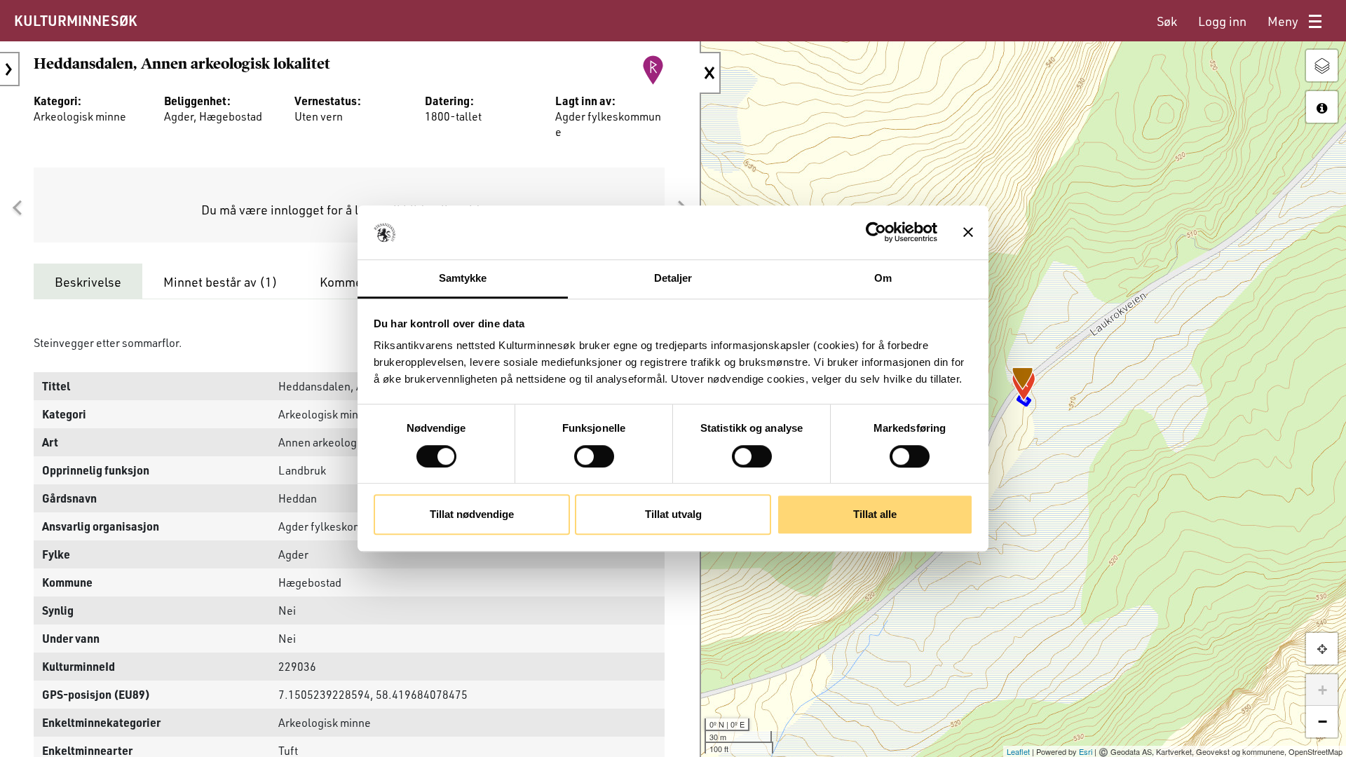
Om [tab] (883, 278)
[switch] (594, 456)
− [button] (1322, 721)
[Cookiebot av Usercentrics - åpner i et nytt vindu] (876, 232)
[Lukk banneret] (968, 233)
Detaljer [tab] (673, 278)
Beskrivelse (88, 281)
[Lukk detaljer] (710, 73)
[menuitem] (1167, 21)
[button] (17, 208)
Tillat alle (875, 514)
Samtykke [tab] (463, 278)
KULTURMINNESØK (75, 20)
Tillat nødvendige (472, 514)
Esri (1085, 751)
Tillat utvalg (673, 514)
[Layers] (1322, 65)
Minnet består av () (220, 281)
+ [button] (1322, 690)
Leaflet (1018, 751)
